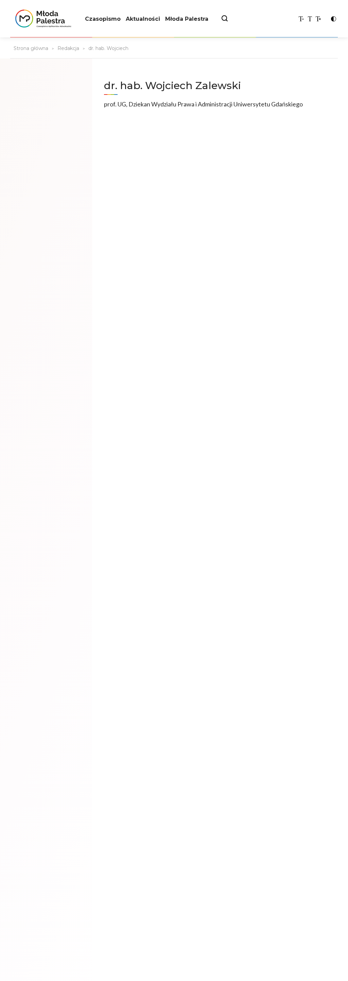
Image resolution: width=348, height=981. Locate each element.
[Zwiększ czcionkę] (318, 19)
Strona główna (31, 48)
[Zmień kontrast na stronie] (333, 19)
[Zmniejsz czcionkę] (301, 19)
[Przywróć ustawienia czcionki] (310, 19)
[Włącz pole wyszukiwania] (224, 19)
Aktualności (143, 19)
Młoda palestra (40, 19)
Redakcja (68, 48)
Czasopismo (103, 19)
